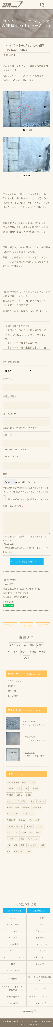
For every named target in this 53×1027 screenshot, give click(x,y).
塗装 (43, 845)
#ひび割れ (29, 645)
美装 (17, 807)
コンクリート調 (13, 782)
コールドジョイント (14, 826)
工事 (15, 845)
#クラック (15, 645)
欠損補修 (10, 795)
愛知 (38, 832)
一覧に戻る (27, 625)
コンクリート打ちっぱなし (17, 801)
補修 (24, 782)
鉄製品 (19, 795)
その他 (28, 795)
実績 (22, 845)
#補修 (42, 651)
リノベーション (33, 839)
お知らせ (12, 685)
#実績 (40, 645)
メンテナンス (19, 851)
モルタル (41, 801)
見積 (8, 851)
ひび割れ (10, 788)
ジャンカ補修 (34, 820)
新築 (22, 839)
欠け (18, 788)
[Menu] (48, 4)
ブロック (39, 826)
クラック (32, 782)
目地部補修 (11, 820)
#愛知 (27, 658)
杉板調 (23, 832)
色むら (9, 807)
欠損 (25, 788)
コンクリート (12, 839)
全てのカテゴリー (15, 680)
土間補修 (29, 826)
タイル (9, 832)
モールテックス (13, 813)
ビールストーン (28, 813)
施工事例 (12, 691)
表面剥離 (25, 807)
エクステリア (33, 845)
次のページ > (43, 626)
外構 (8, 845)
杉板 (31, 832)
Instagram (8, 601)
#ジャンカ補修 (28, 651)
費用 (29, 851)
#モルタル (13, 651)
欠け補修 (34, 788)
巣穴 (32, 801)
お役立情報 (13, 696)
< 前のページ (10, 626)
